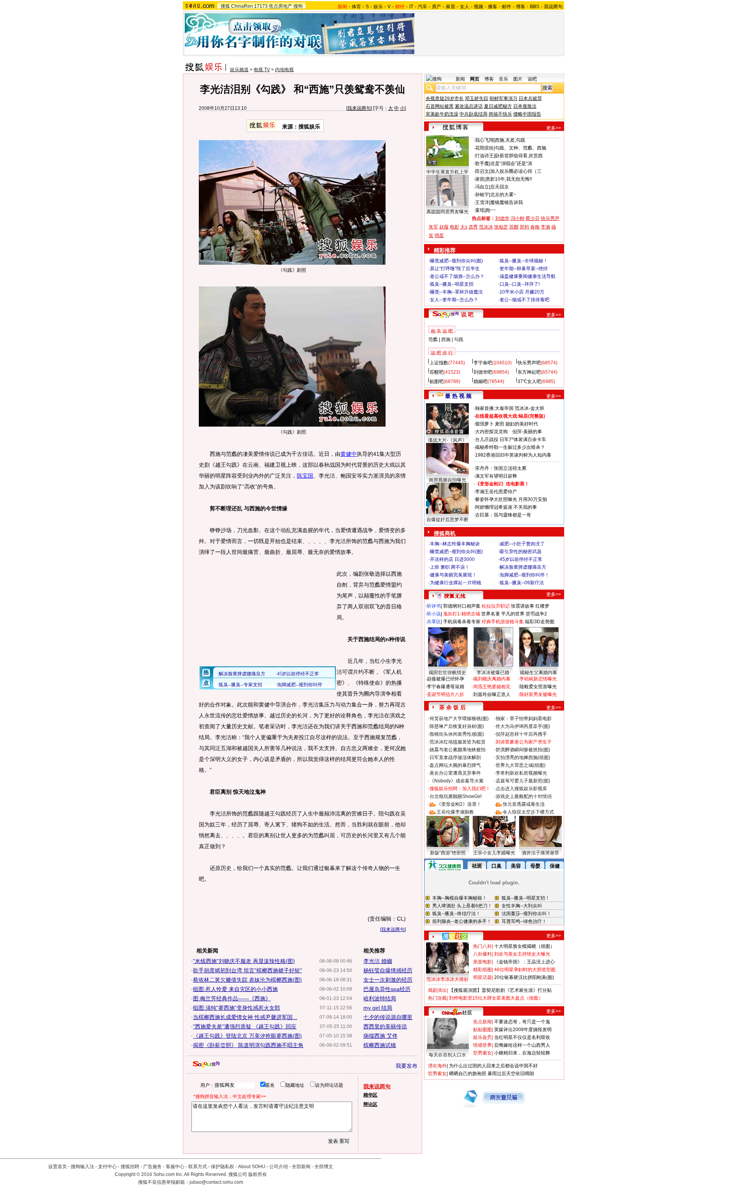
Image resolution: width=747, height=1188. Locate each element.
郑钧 (524, 227)
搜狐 (225, 6)
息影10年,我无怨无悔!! (509, 179)
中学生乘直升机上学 (447, 172)
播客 (492, 6)
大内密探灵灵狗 (491, 431)
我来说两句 (359, 108)
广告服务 (152, 1166)
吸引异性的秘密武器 (521, 551)
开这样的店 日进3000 (452, 559)
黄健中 (348, 454)
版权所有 (257, 1174)
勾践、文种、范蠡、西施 (520, 148)
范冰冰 (486, 227)
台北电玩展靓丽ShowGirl (456, 796)
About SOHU (251, 1166)
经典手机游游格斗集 (503, 621)
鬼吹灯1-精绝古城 (461, 614)
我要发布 (406, 1066)
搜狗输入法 (82, 1166)
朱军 (433, 227)
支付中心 (107, 1166)
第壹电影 (482, 962)
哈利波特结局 (379, 998)
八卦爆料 (482, 954)
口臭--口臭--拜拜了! (520, 284)
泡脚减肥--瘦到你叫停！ (524, 575)
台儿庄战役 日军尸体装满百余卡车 (510, 439)
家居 (450, 6)
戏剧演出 (437, 990)
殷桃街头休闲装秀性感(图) (457, 734)
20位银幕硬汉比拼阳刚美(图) (524, 977)
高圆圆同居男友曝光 (447, 211)
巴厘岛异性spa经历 (386, 989)
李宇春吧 (482, 363)
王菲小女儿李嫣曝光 (494, 853)
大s (463, 227)
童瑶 (479, 210)
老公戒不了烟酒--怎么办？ (457, 276)
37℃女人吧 (529, 381)
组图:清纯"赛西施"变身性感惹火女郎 (236, 1008)
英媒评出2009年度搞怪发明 (523, 1029)
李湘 (545, 227)
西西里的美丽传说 (385, 1026)
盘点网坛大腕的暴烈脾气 (455, 765)
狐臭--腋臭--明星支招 (451, 284)
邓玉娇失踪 (476, 98)
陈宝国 (305, 476)
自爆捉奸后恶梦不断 (447, 519)
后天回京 (499, 187)
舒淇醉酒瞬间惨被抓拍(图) (523, 749)
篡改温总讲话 (469, 106)
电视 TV (262, 69)
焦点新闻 (482, 1022)
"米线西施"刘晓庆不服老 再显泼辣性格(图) (244, 961)
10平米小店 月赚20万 (522, 292)
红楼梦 (542, 606)
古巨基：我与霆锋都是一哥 (503, 515)
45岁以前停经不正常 (521, 559)
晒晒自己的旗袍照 (467, 1073)
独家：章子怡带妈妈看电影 (524, 718)
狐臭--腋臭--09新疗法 (522, 582)
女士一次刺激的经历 (387, 980)
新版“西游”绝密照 (448, 853)
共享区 (434, 621)
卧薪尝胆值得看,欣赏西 (519, 155)
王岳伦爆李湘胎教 (455, 812)
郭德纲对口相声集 (461, 606)
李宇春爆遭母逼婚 (445, 686)
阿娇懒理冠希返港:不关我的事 (506, 507)
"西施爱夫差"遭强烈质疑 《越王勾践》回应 (244, 1026)
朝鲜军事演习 (503, 98)
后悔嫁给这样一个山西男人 (522, 1045)
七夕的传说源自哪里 (387, 1017)
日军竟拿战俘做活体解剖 (455, 757)
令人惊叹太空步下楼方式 (528, 812)
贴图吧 (437, 381)
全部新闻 (301, 1166)
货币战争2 (536, 614)
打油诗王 (484, 155)
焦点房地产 (280, 6)
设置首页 (57, 1166)
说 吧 (467, 314)
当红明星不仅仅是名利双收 (522, 1037)
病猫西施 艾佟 (380, 1036)
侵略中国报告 (527, 114)
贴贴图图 (482, 1029)
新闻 (460, 79)
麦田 (499, 424)
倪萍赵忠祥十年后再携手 (521, 734)
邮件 (506, 6)
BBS (534, 6)
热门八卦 (482, 946)
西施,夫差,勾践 (510, 140)
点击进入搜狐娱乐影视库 (521, 788)
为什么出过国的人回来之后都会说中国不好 (493, 1065)
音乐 (503, 79)
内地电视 (284, 69)
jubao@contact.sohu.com (216, 1182)
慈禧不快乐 (500, 114)
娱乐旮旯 (482, 1037)
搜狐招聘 (130, 1166)
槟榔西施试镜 (379, 1045)
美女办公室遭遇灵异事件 (455, 773)
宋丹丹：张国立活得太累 (500, 468)
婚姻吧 (480, 381)
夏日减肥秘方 (498, 106)
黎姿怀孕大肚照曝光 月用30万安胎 (511, 499)
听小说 (434, 614)
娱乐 (378, 6)
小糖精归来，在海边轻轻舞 (522, 1053)
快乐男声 (550, 218)
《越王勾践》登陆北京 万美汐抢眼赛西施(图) (247, 1036)
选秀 (473, 227)
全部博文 (323, 1166)
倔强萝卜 (484, 424)
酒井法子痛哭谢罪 (540, 853)
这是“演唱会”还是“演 (511, 163)
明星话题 (482, 977)
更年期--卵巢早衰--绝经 (524, 268)
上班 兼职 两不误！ (450, 567)
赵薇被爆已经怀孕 (445, 679)
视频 (478, 6)
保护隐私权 (222, 1166)
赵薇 (444, 227)
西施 (446, 339)
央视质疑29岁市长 (445, 98)
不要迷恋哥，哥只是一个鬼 (522, 1022)
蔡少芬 (533, 218)
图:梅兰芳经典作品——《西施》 (232, 998)
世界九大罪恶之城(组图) (520, 765)
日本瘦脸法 (525, 106)
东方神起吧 (529, 372)
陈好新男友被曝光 (538, 694)
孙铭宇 (482, 194)
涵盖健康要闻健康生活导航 (528, 276)
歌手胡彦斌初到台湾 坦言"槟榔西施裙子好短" (247, 970)
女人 (464, 6)
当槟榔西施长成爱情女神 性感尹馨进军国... (245, 1017)
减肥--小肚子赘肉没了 (522, 544)
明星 (439, 235)
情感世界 (482, 1045)
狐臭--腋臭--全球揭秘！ (524, 261)
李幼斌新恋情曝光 (538, 679)
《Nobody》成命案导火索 (457, 781)
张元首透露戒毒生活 (524, 804)
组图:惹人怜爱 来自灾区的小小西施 (235, 989)
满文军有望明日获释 (496, 476)
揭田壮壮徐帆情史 (447, 672)
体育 (356, 6)
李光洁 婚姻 (377, 961)
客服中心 (175, 1166)
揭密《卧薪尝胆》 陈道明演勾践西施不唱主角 (248, 1045)
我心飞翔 (484, 140)
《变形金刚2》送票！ (459, 804)
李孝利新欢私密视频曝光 (521, 773)
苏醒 (514, 227)
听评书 (434, 606)
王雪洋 (482, 202)
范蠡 (433, 339)
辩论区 (370, 1104)
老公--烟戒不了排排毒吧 (524, 299)
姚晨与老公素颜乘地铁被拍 (458, 749)
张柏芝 (501, 227)
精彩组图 (482, 969)
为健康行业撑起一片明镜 (455, 582)
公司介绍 (278, 1166)
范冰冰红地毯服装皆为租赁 (458, 742)
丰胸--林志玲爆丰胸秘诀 (455, 544)
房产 (436, 6)
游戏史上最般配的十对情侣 (524, 796)
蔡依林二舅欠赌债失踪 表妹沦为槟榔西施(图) (247, 980)
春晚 (535, 227)
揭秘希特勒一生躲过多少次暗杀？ (510, 447)
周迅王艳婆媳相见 (491, 686)
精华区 (370, 1095)
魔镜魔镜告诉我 (506, 202)
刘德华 (502, 218)
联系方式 (197, 1166)
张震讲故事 (522, 606)
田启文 (482, 171)
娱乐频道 (239, 69)
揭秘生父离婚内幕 (538, 672)
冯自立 (482, 187)
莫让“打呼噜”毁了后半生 (455, 268)
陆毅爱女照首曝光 (538, 686)
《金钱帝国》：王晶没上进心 (524, 962)
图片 (518, 79)
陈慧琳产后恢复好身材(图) (457, 726)
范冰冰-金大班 (529, 408)
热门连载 (437, 998)
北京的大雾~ (503, 194)
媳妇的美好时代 (521, 424)
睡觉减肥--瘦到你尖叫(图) (456, 261)
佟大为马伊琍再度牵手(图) (523, 726)
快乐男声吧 (529, 363)
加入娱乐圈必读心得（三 (516, 171)
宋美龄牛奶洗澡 (442, 114)
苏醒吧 (437, 372)
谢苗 (479, 179)
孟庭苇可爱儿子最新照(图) (523, 781)
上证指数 (439, 363)
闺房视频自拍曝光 (447, 480)
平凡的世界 (512, 614)
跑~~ (491, 210)
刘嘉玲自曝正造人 (491, 694)
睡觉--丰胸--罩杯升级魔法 (456, 292)
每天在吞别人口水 (447, 1055)
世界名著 (490, 614)
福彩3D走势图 (539, 621)
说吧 (532, 79)
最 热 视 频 (458, 396)
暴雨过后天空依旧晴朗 (510, 1073)
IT (411, 6)
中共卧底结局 (473, 114)
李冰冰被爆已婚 (493, 672)
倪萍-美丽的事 (527, 431)
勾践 (458, 339)
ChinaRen (242, 6)
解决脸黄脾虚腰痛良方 (523, 567)
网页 (474, 79)
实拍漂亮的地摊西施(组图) (523, 757)
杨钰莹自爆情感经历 (387, 970)
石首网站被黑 (440, 106)
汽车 (422, 6)
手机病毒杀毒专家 (461, 621)
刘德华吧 (482, 372)
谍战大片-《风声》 (447, 440)
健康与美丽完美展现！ (453, 575)
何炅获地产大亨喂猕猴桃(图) (459, 718)
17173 (261, 6)
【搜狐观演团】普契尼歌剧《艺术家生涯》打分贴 (500, 990)
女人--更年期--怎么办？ (454, 299)
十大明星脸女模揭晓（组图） (524, 946)
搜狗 (298, 6)
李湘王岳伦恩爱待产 (496, 491)
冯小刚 (517, 218)
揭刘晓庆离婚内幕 (491, 679)
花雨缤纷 (484, 148)
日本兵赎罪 (530, 98)
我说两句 (553, 6)
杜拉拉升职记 (496, 606)
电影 (454, 227)
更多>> (553, 128)
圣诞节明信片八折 (445, 694)
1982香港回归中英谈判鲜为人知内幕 (513, 455)
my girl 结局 (377, 1008)
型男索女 (482, 1053)
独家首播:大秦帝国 (494, 408)
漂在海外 (437, 1065)
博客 (520, 6)
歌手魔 (482, 163)
